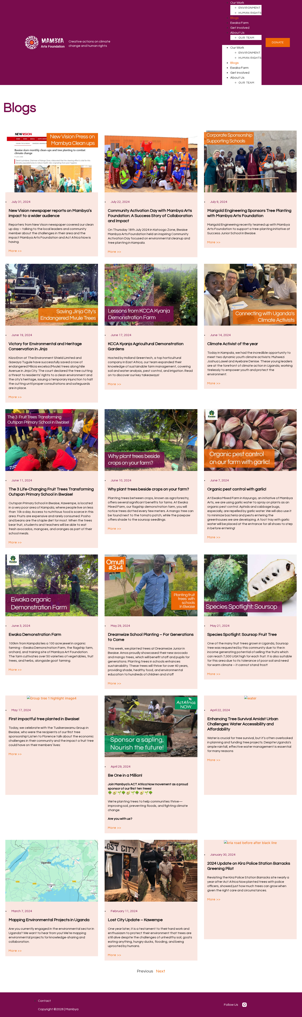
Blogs (234, 18)
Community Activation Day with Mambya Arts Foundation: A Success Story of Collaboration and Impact (150, 216)
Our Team (246, 37)
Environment (250, 7)
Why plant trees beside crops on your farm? (148, 489)
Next (160, 971)
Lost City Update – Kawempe (135, 920)
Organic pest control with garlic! (236, 489)
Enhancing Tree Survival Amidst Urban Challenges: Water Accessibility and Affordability (242, 724)
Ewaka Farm (239, 22)
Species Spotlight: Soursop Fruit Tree (242, 634)
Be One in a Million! (125, 775)
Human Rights (250, 12)
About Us (237, 32)
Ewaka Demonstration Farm (35, 634)
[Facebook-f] (253, 1004)
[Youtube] (261, 1004)
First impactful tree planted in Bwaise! (44, 719)
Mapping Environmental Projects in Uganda (49, 920)
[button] (242, 42)
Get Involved (239, 27)
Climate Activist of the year (232, 344)
